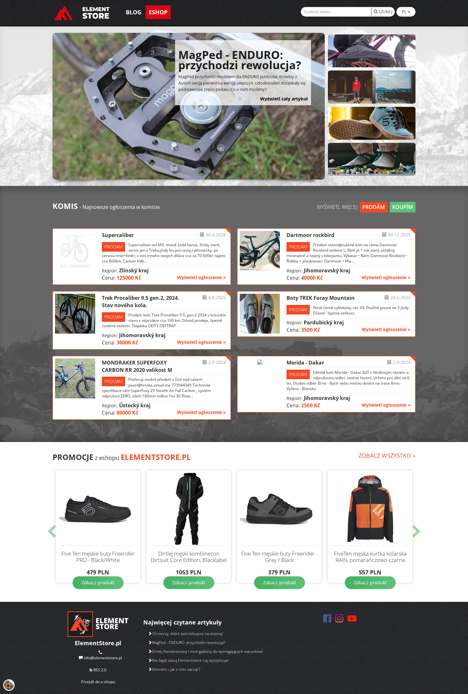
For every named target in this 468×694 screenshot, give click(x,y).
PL (405, 12)
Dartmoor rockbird (310, 235)
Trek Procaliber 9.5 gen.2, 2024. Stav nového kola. (140, 301)
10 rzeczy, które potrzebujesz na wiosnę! (187, 633)
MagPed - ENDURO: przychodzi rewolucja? (188, 642)
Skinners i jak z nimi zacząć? (176, 669)
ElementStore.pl (156, 457)
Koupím (402, 206)
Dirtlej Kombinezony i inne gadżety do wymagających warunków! (207, 651)
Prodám (373, 206)
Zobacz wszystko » (386, 455)
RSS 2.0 (99, 670)
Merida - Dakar (305, 362)
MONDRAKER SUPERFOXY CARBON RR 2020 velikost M (137, 366)
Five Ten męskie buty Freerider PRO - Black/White (98, 557)
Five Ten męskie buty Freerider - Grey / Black (279, 557)
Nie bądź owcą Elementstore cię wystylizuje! (190, 660)
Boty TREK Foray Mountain (321, 297)
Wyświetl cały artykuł (284, 99)
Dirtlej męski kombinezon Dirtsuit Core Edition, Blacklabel (189, 557)
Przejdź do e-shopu (98, 681)
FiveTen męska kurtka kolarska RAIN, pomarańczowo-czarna (370, 557)
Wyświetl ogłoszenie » (201, 277)
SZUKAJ (385, 11)
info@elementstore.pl (103, 658)
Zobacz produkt (98, 583)
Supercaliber (118, 235)
